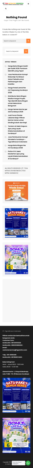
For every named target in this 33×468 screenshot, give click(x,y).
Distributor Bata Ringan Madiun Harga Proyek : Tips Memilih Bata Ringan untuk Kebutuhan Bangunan (18, 101)
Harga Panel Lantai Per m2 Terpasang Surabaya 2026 (18, 90)
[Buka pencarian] (6, 9)
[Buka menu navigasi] (28, 4)
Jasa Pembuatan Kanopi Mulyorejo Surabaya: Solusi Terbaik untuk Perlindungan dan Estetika (18, 79)
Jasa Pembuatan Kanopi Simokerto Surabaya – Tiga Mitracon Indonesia (18, 139)
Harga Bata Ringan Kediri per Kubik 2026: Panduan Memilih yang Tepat (18, 68)
